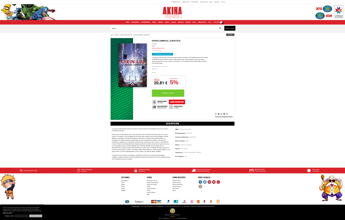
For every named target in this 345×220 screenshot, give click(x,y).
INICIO (128, 22)
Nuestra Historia (176, 186)
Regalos (123, 190)
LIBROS (167, 22)
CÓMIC (154, 22)
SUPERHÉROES (145, 22)
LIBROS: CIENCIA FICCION (158, 48)
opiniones (173, 218)
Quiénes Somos (185, 1)
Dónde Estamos (194, 1)
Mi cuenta (223, 1)
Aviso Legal (216, 1)
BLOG (194, 22)
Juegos (123, 188)
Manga (123, 184)
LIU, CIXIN (154, 43)
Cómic (123, 182)
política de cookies (7, 213)
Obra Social (175, 188)
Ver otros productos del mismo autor (162, 54)
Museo (174, 190)
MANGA (160, 22)
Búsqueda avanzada (229, 28)
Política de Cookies (152, 184)
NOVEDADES (135, 22)
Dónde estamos (176, 182)
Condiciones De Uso (176, 1)
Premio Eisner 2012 (177, 184)
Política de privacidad (152, 182)
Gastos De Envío (204, 1)
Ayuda (210, 1)
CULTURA (216, 22)
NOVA (153, 46)
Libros (122, 186)
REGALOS (181, 22)
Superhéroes (124, 180)
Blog (148, 194)
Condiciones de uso (152, 180)
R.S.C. (209, 22)
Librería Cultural (151, 192)
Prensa (149, 190)
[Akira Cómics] (172, 13)
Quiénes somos (176, 180)
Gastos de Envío (151, 188)
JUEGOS (173, 22)
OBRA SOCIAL (202, 22)
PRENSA (188, 22)
